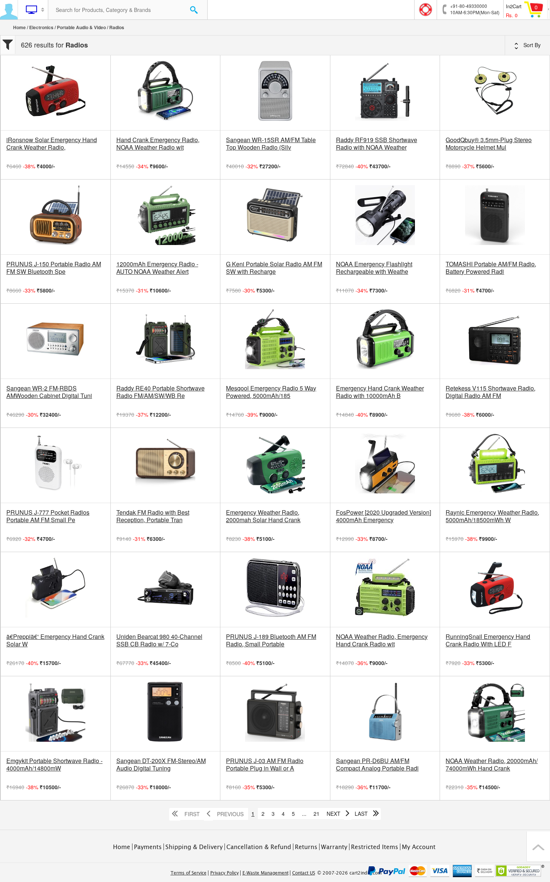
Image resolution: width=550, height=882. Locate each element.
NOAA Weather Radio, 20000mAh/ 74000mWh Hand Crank (492, 764)
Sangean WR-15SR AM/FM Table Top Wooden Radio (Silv (271, 143)
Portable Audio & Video (81, 27)
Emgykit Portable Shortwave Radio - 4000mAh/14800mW (54, 764)
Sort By (531, 45)
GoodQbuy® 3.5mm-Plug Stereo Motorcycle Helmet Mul (489, 143)
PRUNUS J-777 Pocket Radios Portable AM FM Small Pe (47, 516)
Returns (306, 846)
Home (19, 27)
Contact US (303, 873)
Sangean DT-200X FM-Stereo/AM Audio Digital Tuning (161, 764)
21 (317, 813)
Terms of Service (189, 873)
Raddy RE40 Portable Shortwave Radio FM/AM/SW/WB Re (160, 392)
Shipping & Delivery (194, 846)
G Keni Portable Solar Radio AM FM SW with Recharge (274, 267)
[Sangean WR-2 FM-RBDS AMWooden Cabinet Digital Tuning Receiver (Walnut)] (55, 341)
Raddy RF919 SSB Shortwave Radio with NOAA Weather (376, 143)
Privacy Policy (224, 873)
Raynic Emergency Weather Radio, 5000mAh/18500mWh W (492, 516)
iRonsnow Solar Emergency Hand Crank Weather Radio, (51, 143)
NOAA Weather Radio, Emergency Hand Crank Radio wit (382, 640)
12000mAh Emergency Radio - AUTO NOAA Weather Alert (157, 267)
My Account (419, 846)
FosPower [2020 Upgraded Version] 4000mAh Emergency (383, 516)
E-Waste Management (265, 873)
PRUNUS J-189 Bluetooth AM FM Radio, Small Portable (271, 640)
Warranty (334, 846)
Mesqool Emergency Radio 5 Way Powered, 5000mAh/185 (271, 392)
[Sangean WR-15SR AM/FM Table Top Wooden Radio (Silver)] (275, 92)
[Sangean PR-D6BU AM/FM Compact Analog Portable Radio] (385, 713)
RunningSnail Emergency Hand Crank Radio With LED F (488, 640)
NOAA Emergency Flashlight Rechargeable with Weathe (374, 267)
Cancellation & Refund (258, 846)
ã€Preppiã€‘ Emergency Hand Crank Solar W (55, 640)
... (304, 813)
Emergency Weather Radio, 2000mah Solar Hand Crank (263, 516)
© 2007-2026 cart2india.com (349, 873)
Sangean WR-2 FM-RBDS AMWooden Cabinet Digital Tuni (49, 392)
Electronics (41, 27)
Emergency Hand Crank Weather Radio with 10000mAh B (380, 392)
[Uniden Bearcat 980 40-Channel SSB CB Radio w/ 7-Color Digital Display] (165, 589)
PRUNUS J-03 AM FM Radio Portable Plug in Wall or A (264, 764)
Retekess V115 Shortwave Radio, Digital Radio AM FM (490, 392)
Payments (148, 846)
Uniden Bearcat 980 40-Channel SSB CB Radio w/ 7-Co (159, 640)
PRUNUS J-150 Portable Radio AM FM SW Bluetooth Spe (53, 267)
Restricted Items (374, 846)
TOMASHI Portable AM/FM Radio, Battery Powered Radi (491, 267)
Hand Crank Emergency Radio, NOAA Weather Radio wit (157, 143)
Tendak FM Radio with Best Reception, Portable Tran (152, 516)
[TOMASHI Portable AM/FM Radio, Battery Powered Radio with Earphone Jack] (495, 217)
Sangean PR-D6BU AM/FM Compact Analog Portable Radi (377, 764)
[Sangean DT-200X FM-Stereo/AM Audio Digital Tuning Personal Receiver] (165, 713)
